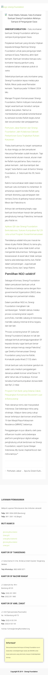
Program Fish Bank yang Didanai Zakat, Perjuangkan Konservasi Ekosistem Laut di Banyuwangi (23, 395)
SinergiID (6, 535)
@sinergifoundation (10, 532)
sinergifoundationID (10, 539)
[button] (44, 7)
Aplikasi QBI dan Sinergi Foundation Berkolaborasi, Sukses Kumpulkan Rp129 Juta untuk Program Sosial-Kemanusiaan (24, 230)
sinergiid (6, 545)
